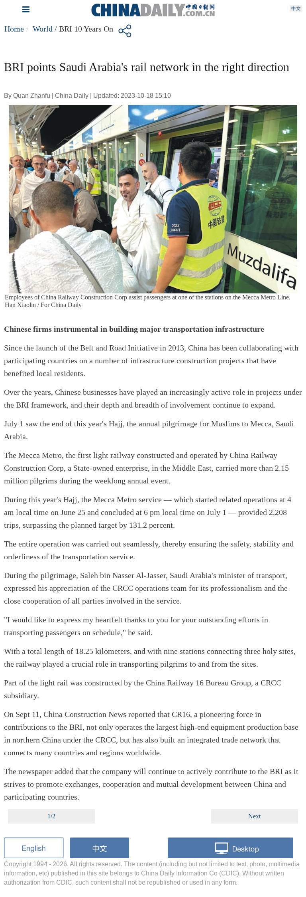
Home (14, 28)
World (43, 28)
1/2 (51, 816)
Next (254, 816)
